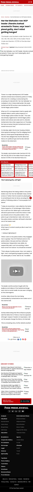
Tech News (4, 463)
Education (4, 432)
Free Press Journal (10, 2)
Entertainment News (22, 416)
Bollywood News (20, 419)
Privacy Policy (5, 482)
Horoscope (4, 445)
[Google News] (12, 339)
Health (18, 448)
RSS (29, 482)
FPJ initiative (5, 442)
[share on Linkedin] (16, 411)
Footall (18, 442)
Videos (3, 466)
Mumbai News (10, 5)
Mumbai (7, 17)
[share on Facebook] (9, 411)
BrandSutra (4, 437)
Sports (18, 437)
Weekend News (6, 472)
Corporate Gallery (6, 440)
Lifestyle (19, 445)
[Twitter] (20, 339)
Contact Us (13, 482)
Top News (4, 458)
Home (2, 5)
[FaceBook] (18, 339)
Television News (20, 432)
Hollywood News (20, 421)
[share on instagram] (19, 411)
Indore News (4, 424)
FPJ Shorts (18, 5)
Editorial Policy (13, 479)
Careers (20, 479)
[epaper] (29, 2)
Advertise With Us (22, 482)
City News (4, 419)
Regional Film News (21, 430)
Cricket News (20, 440)
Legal (2, 448)
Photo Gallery (5, 461)
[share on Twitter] (12, 411)
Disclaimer (26, 479)
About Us (5, 479)
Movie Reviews (20, 424)
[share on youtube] (23, 411)
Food (17, 454)
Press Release (5, 475)
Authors (16, 484)
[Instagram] (23, 339)
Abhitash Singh (5, 47)
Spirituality (4, 454)
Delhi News (4, 430)
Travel (18, 451)
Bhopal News (4, 427)
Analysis (3, 416)
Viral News (4, 469)
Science (3, 451)
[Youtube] (25, 339)
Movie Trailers (20, 427)
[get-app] (31, 2)
